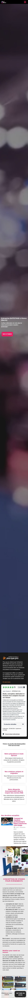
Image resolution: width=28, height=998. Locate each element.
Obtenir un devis (20, 994)
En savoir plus (6, 682)
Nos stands (7, 334)
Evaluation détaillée (10, 724)
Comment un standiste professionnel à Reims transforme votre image (20, 821)
